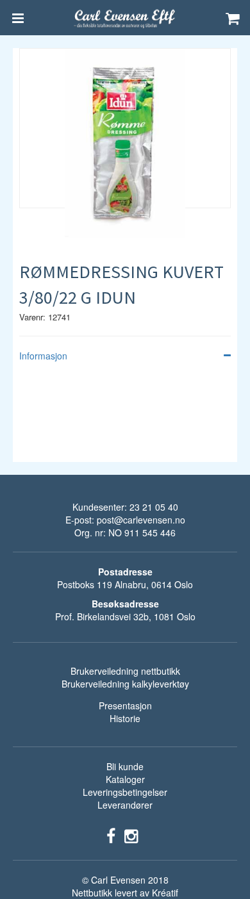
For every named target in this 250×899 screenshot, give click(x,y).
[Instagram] (131, 834)
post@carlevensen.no (141, 519)
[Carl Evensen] (125, 18)
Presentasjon (125, 705)
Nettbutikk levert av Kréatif (125, 892)
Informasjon (43, 355)
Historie (125, 718)
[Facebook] (110, 834)
